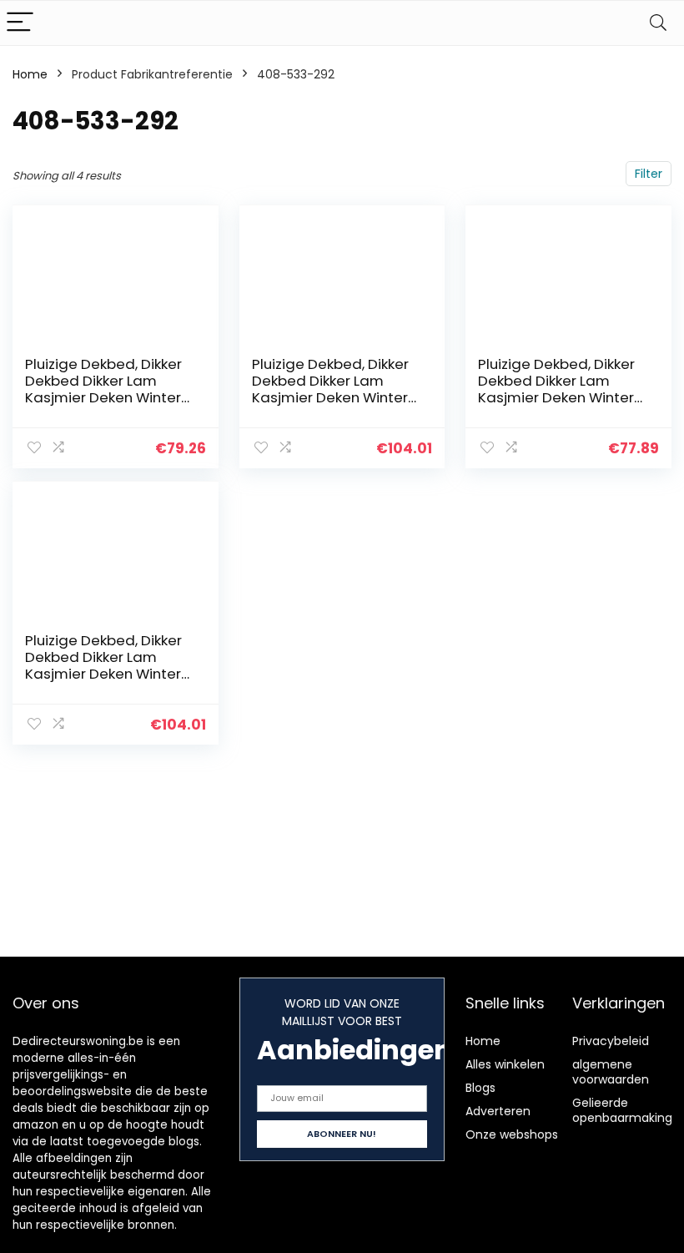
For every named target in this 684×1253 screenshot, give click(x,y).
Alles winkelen (505, 1064)
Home (30, 74)
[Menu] (20, 23)
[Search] (658, 23)
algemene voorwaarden (610, 1072)
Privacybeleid (610, 1041)
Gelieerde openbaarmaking (622, 1110)
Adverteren (498, 1111)
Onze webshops (511, 1134)
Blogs (480, 1087)
